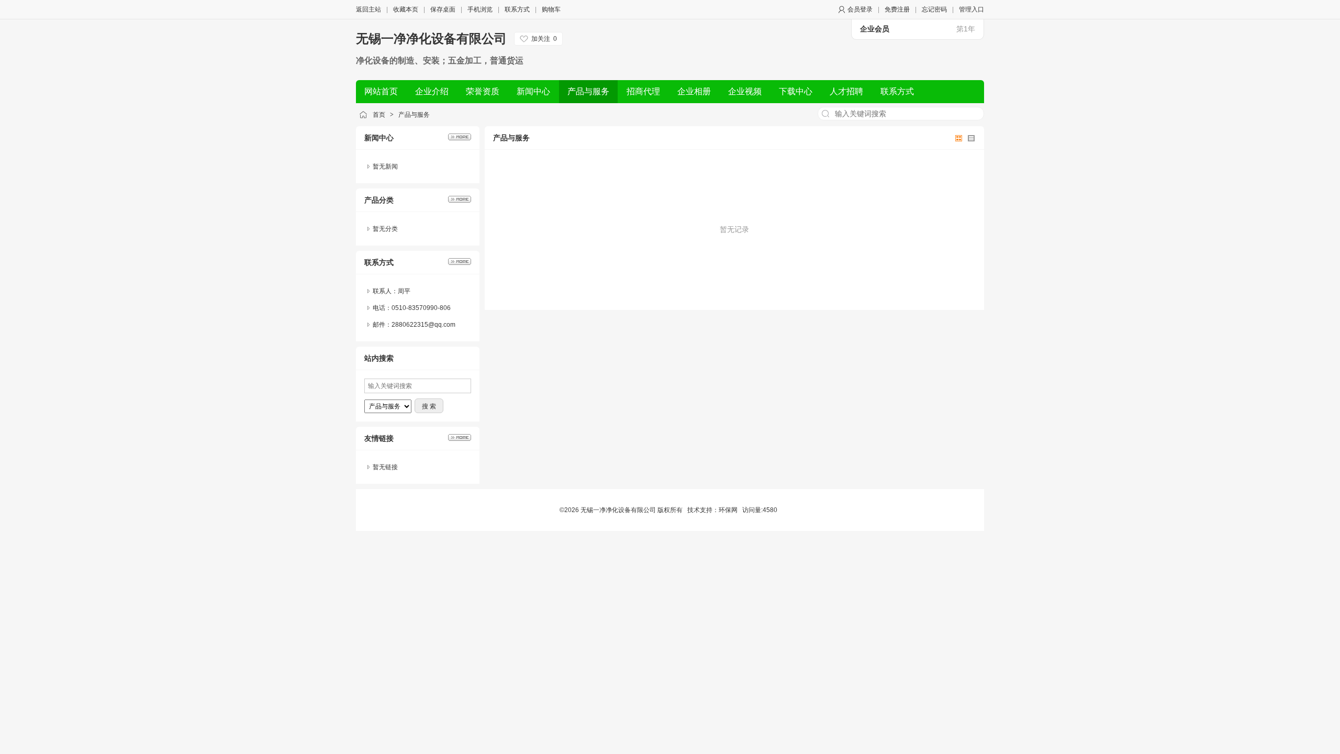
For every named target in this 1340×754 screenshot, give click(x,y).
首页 (379, 114)
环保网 (728, 510)
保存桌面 (442, 9)
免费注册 (897, 9)
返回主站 (368, 9)
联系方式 (517, 9)
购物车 (551, 9)
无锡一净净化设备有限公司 (431, 38)
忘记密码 (934, 9)
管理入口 (971, 9)
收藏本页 (405, 9)
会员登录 (860, 9)
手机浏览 (480, 9)
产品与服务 (414, 114)
